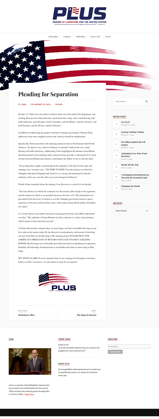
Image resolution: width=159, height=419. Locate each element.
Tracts (108, 36)
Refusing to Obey (26, 315)
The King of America (86, 315)
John (23, 104)
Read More (29, 394)
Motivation (80, 36)
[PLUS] (79, 25)
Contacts (67, 36)
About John (53, 36)
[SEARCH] (146, 101)
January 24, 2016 (42, 104)
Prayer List (95, 36)
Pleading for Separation (48, 94)
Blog (60, 104)
